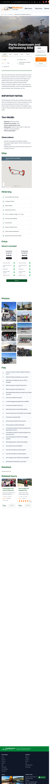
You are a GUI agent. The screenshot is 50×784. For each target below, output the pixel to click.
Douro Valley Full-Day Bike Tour (25, 493)
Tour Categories (5, 769)
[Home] (12, 8)
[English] (46, 2)
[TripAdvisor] (34, 2)
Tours (6, 14)
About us (27, 757)
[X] (37, 2)
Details (4, 54)
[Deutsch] (43, 2)
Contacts (27, 759)
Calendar (3, 763)
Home (2, 14)
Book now (41, 63)
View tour (12, 505)
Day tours (38, 8)
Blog (2, 765)
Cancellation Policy (28, 765)
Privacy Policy (27, 767)
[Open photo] (9, 312)
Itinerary (16, 54)
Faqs (26, 763)
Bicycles (27, 761)
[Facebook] (29, 2)
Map (10, 54)
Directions (43, 777)
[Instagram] (32, 2)
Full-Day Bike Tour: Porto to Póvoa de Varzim (9, 493)
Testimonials (4, 767)
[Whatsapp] (40, 2)
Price (22, 54)
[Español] (48, 2)
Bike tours (28, 8)
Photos (27, 54)
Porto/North (10, 14)
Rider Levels (4, 771)
